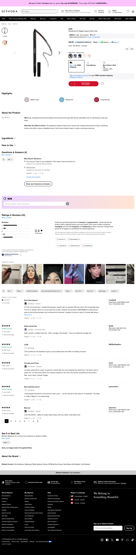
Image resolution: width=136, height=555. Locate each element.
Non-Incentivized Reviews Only (50, 291)
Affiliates (4, 510)
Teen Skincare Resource (55, 530)
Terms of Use (15, 541)
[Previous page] (2, 421)
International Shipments (54, 510)
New (3, 19)
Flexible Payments (53, 524)
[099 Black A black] (79, 56)
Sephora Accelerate (7, 524)
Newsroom (5, 498)
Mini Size (83, 19)
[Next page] (38, 421)
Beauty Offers (28, 519)
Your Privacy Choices (42, 541)
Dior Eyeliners (19, 464)
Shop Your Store (29, 527)
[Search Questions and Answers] (4, 159)
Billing (49, 507)
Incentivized (78, 282)
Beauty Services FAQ (54, 516)
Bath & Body (71, 19)
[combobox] (39, 11)
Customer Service (53, 496)
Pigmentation (96, 37)
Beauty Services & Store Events (34, 513)
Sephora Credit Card (31, 498)
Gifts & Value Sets (104, 19)
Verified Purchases (32, 291)
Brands (92, 19)
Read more (28, 315)
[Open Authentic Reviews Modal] (20, 255)
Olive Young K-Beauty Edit (17, 19)
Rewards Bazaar (29, 521)
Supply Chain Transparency (10, 507)
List (132, 49)
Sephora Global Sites (8, 519)
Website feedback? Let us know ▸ (68, 472)
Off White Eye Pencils (55, 464)
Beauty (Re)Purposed (8, 527)
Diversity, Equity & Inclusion (10, 521)
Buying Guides (52, 513)
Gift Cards (117, 19)
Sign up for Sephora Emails (103, 524)
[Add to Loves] (102, 84)
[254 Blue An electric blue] (75, 56)
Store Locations (52, 521)
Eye (9, 24)
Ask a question (84, 35)
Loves (26, 524)
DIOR (70, 29)
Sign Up (129, 528)
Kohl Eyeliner (85, 464)
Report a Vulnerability (8, 530)
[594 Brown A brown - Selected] (70, 56)
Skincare (43, 19)
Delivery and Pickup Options (56, 501)
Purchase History (30, 507)
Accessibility (51, 527)
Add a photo (6, 438)
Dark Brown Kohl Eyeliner (72, 464)
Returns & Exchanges (54, 498)
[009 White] (84, 56)
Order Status (28, 504)
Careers (4, 501)
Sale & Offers (129, 19)
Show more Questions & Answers (38, 184)
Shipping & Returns (76, 77)
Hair (62, 19)
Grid (127, 49)
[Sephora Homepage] (9, 11)
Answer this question (33, 177)
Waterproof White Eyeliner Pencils (36, 464)
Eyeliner (15, 24)
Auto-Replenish (29, 516)
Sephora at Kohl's (53, 519)
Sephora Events (6, 513)
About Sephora (6, 496)
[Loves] (127, 11)
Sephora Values (6, 504)
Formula (89, 37)
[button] (98, 42)
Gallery (27, 501)
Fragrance (53, 19)
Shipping (50, 504)
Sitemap (32, 541)
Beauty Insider (29, 496)
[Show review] (12, 274)
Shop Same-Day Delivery (32, 530)
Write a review (6, 217)
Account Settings (29, 510)
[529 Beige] (89, 56)
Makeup (33, 19)
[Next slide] (59, 52)
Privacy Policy (6, 541)
